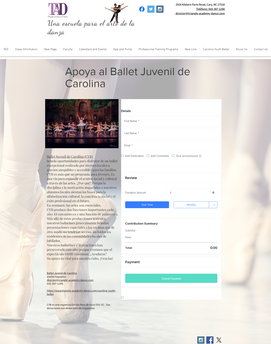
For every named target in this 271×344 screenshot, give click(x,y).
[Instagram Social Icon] (160, 9)
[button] (26, 50)
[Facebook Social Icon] (209, 340)
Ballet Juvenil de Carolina (62, 273)
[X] (219, 340)
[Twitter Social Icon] (150, 9)
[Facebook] (141, 9)
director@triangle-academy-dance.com (70, 280)
